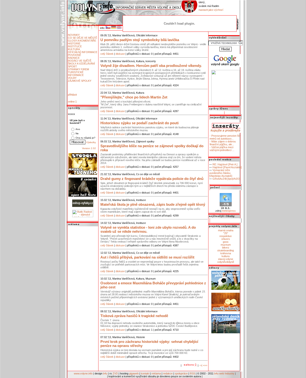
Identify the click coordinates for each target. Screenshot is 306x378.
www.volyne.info (83, 373)
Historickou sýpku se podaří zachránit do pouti (139, 123)
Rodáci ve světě (79, 60)
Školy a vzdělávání (81, 63)
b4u (105, 373)
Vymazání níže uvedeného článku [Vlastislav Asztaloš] (220, 173)
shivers (225, 239)
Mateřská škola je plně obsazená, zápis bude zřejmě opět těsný (152, 204)
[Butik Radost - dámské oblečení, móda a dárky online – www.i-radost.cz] (82, 216)
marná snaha (225, 230)
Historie (74, 43)
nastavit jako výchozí (211, 9)
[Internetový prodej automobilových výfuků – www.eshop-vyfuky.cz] (82, 206)
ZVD (115, 373)
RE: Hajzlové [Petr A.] (225, 164)
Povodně (74, 55)
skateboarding (225, 250)
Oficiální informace (82, 52)
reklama (156, 373)
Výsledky (91, 142)
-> (200, 365)
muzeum (226, 244)
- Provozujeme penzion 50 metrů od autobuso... (225, 137)
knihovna (225, 253)
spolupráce (181, 373)
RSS (192, 373)
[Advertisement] (82, 299)
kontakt (145, 373)
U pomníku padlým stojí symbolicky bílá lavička (139, 40)
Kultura (74, 49)
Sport (72, 66)
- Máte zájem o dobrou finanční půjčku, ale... (223, 143)
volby (72, 77)
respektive (225, 236)
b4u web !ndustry (224, 373)
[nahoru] (189, 365)
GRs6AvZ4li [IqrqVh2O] (226, 178)
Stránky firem (78, 69)
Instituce (75, 46)
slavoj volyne (225, 259)
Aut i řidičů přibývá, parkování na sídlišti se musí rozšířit (147, 257)
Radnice (74, 57)
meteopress (229, 210)
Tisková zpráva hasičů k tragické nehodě (134, 316)
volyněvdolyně (225, 261)
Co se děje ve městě (82, 37)
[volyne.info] (225, 104)
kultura (226, 256)
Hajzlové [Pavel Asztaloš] (227, 167)
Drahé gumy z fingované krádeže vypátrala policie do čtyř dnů (151, 179)
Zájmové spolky (79, 80)
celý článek (107, 53)
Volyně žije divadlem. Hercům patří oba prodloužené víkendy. (151, 66)
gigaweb (134, 373)
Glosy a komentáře (82, 40)
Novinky (74, 34)
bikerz (225, 247)
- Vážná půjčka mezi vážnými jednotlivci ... (222, 148)
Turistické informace (76, 73)
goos (226, 241)
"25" (225, 233)
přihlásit (72, 94)
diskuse (120, 53)
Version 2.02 (89, 148)
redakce (168, 373)
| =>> (204, 365)
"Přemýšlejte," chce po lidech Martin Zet (133, 97)
